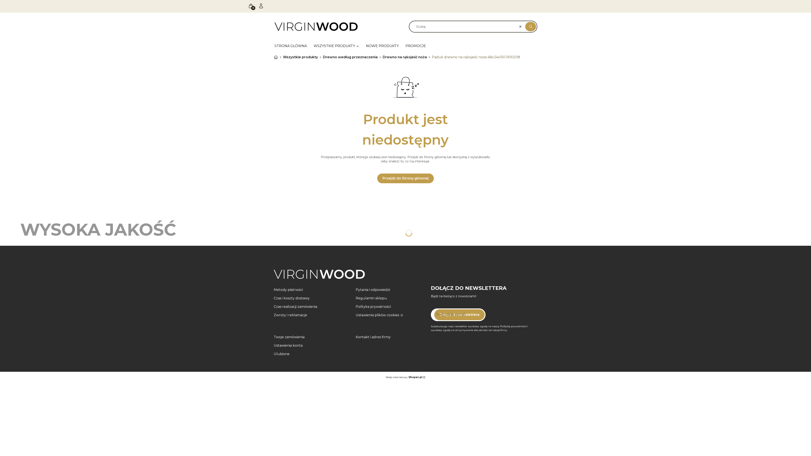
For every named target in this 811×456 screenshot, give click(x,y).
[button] (530, 26)
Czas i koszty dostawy (292, 298)
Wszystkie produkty (300, 57)
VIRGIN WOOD (276, 57)
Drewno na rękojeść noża (405, 57)
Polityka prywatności (373, 307)
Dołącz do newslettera (459, 315)
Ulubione (282, 354)
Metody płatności (288, 290)
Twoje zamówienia (289, 337)
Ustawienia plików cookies (378, 315)
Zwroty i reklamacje (290, 315)
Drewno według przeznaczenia (350, 57)
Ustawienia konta (288, 345)
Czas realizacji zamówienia (295, 307)
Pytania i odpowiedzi (373, 290)
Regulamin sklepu (371, 298)
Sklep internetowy (404, 377)
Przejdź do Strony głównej (405, 178)
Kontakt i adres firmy (373, 337)
